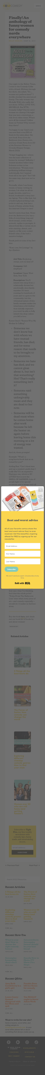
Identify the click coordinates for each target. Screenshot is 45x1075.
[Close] (40, 489)
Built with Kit (22, 583)
